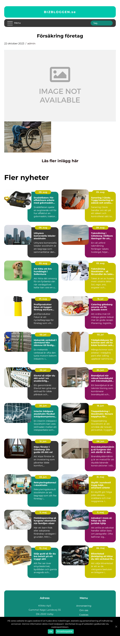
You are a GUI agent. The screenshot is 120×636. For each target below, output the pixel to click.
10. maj (43, 548)
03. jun (43, 477)
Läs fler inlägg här (60, 160)
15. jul (100, 298)
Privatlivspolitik (64, 631)
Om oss (83, 610)
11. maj (43, 512)
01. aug (43, 298)
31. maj (100, 477)
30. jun (100, 370)
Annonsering (83, 605)
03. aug (43, 263)
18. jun (100, 405)
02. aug (100, 263)
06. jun (100, 441)
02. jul (43, 334)
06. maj (100, 548)
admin (31, 43)
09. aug (43, 192)
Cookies (83, 614)
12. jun (43, 441)
